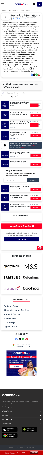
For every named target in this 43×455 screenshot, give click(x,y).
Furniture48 (10, 318)
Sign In (23, 147)
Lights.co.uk (10, 326)
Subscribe (33, 180)
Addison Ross (11, 306)
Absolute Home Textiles (16, 310)
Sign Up (33, 145)
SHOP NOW (34, 452)
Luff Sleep (9, 322)
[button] (14, 107)
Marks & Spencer (13, 314)
